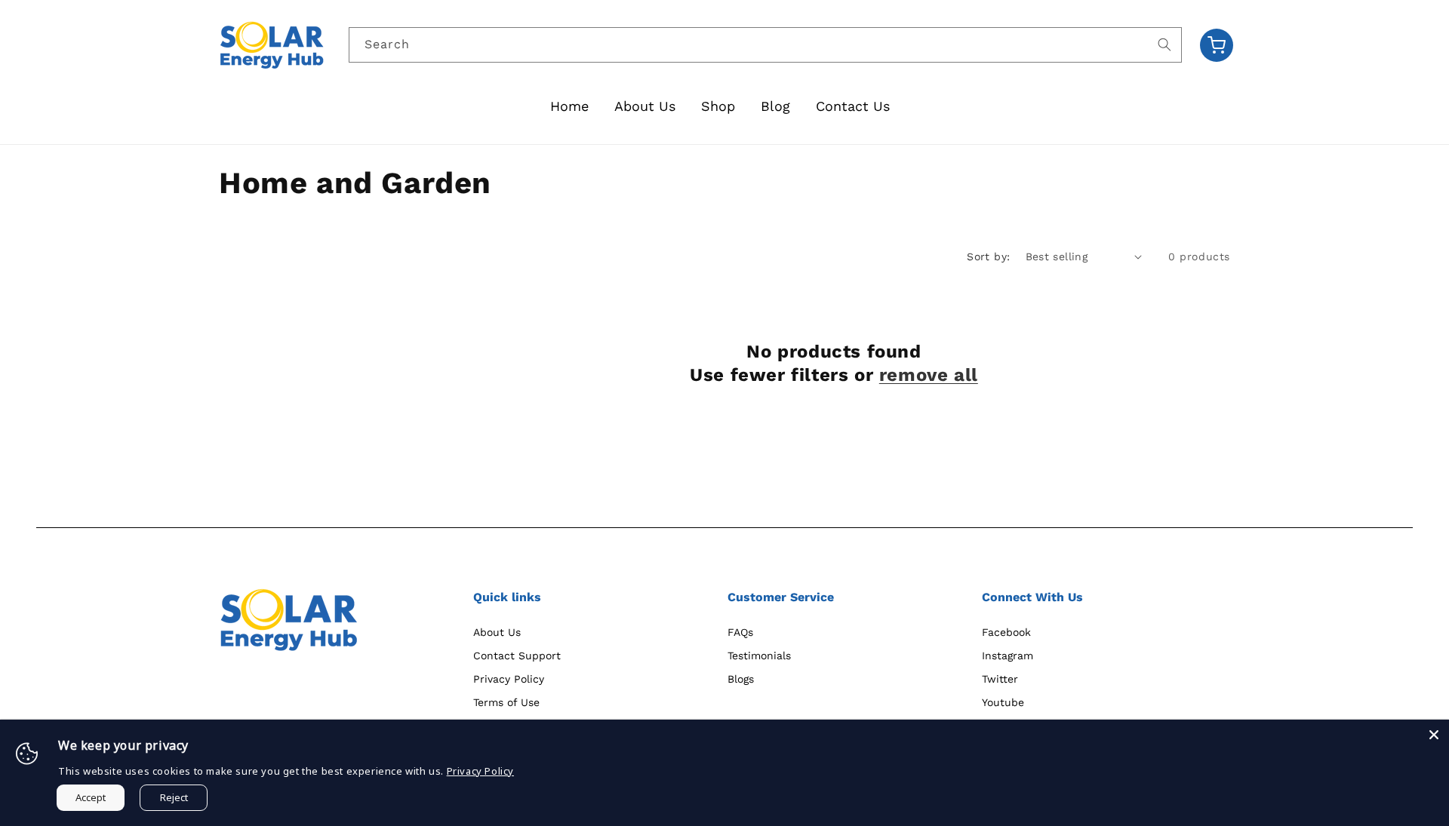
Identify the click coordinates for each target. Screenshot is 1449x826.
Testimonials (759, 655)
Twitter (1000, 679)
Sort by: (988, 256)
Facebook (1006, 632)
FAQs (740, 632)
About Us (497, 632)
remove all (928, 374)
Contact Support (517, 655)
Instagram (1007, 655)
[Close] (1433, 734)
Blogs (741, 679)
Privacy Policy (508, 679)
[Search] (1164, 44)
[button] (1216, 45)
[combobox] (765, 45)
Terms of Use (506, 702)
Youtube (1003, 702)
